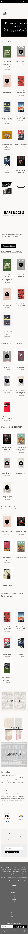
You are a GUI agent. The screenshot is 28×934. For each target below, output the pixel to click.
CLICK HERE (8, 246)
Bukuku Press (14, 931)
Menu (4, 1)
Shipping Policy (14, 912)
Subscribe (11, 852)
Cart (26, 1)
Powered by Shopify (21, 931)
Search (14, 908)
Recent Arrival (14, 914)
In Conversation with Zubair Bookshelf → (11, 793)
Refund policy (14, 916)
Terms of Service (14, 910)
